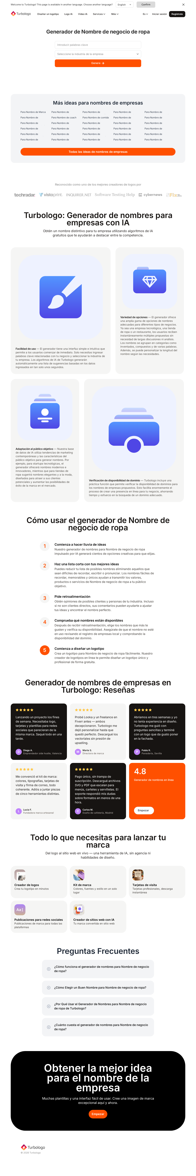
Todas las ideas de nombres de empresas (98, 151)
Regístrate (177, 14)
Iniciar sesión (159, 14)
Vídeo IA (82, 14)
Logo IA (68, 14)
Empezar (98, 1114)
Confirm (145, 4)
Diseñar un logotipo (48, 14)
